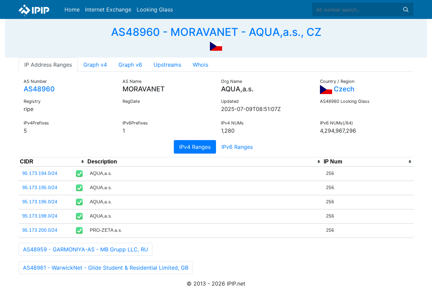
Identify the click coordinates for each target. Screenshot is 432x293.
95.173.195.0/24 (39, 187)
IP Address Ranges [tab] (48, 64)
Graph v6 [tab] (130, 64)
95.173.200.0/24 (39, 230)
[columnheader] (52, 161)
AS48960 (39, 89)
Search (405, 9)
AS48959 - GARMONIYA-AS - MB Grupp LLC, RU (85, 249)
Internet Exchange (108, 9)
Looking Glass (155, 9)
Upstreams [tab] (167, 64)
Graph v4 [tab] (95, 64)
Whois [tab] (200, 64)
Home (72, 9)
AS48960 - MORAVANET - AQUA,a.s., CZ (216, 32)
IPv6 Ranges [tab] (237, 146)
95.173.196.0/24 (39, 201)
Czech (343, 89)
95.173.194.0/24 (39, 173)
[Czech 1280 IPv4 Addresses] (216, 45)
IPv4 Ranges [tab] (195, 146)
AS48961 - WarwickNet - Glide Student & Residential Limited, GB (105, 267)
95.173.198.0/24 (39, 216)
